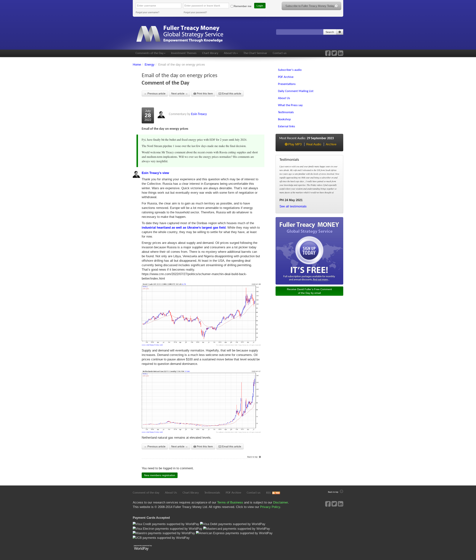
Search (330, 31)
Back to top (252, 457)
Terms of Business (230, 502)
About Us (230, 53)
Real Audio (313, 144)
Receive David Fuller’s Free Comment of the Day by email (309, 291)
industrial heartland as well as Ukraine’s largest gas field (184, 227)
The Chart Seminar (255, 53)
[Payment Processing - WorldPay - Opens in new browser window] (146, 547)
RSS (268, 492)
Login (260, 5)
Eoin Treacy (199, 114)
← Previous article (154, 93)
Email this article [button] (231, 93)
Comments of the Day (150, 53)
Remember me (242, 6)
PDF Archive (233, 492)
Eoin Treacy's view (155, 173)
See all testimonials (293, 206)
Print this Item (204, 93)
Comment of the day (146, 492)
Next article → (179, 93)
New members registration (159, 475)
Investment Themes (184, 53)
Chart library (210, 53)
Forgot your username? (147, 12)
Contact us (280, 53)
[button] (339, 32)
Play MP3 (295, 144)
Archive (331, 144)
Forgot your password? (195, 12)
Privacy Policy (270, 507)
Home (137, 64)
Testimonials (212, 492)
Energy (150, 64)
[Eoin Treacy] (340, 54)
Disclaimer (280, 502)
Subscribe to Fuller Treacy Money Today (310, 5)
